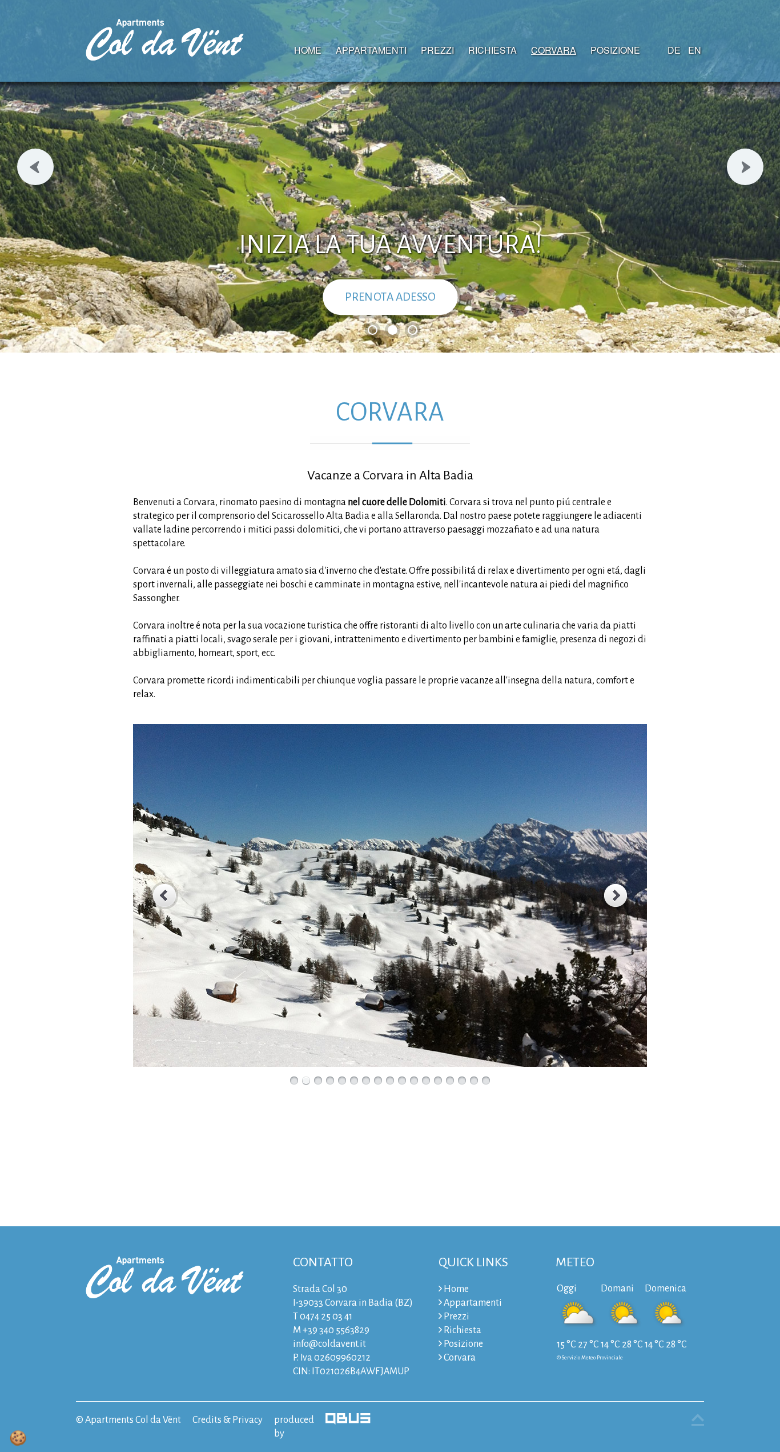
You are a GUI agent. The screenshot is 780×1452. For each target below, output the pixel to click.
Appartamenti (371, 50)
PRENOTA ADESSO (390, 297)
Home (307, 50)
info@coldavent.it (329, 1344)
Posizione (615, 50)
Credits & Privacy (227, 1420)
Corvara (553, 50)
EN (694, 50)
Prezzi (437, 50)
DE (674, 50)
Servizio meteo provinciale (592, 1358)
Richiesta (492, 50)
